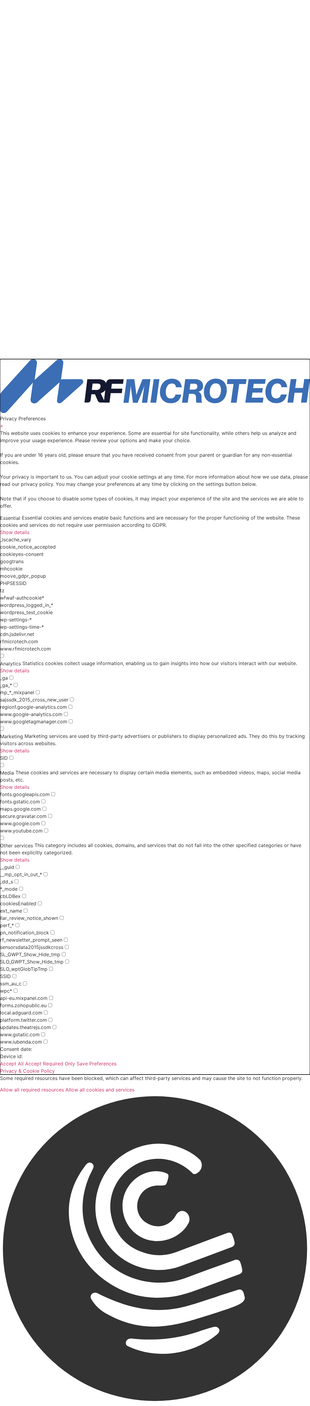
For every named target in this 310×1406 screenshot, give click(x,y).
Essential (10, 518)
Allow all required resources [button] (32, 1090)
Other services (16, 845)
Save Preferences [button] (97, 1064)
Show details (14, 532)
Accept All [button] (12, 1064)
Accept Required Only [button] (50, 1064)
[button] (155, 1249)
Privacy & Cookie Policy (27, 1071)
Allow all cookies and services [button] (99, 1090)
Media (7, 772)
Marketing (11, 736)
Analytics (10, 663)
